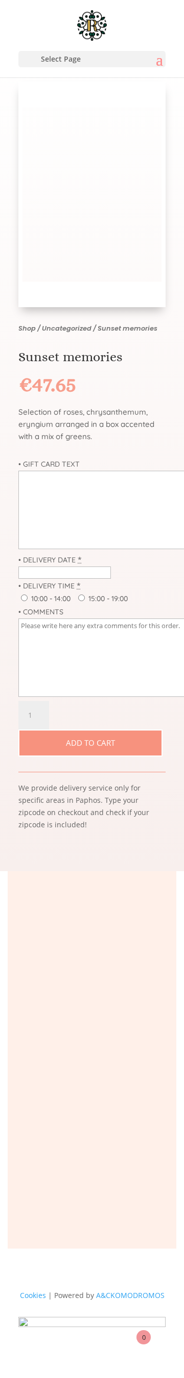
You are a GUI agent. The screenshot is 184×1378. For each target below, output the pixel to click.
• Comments (40, 611)
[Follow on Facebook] (66, 1187)
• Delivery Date (47, 559)
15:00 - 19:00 (107, 598)
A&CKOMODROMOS (130, 1295)
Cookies (33, 1295)
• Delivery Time (46, 585)
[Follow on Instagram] (117, 1187)
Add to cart (90, 743)
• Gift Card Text (49, 464)
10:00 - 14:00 (50, 598)
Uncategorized (66, 328)
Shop (27, 328)
